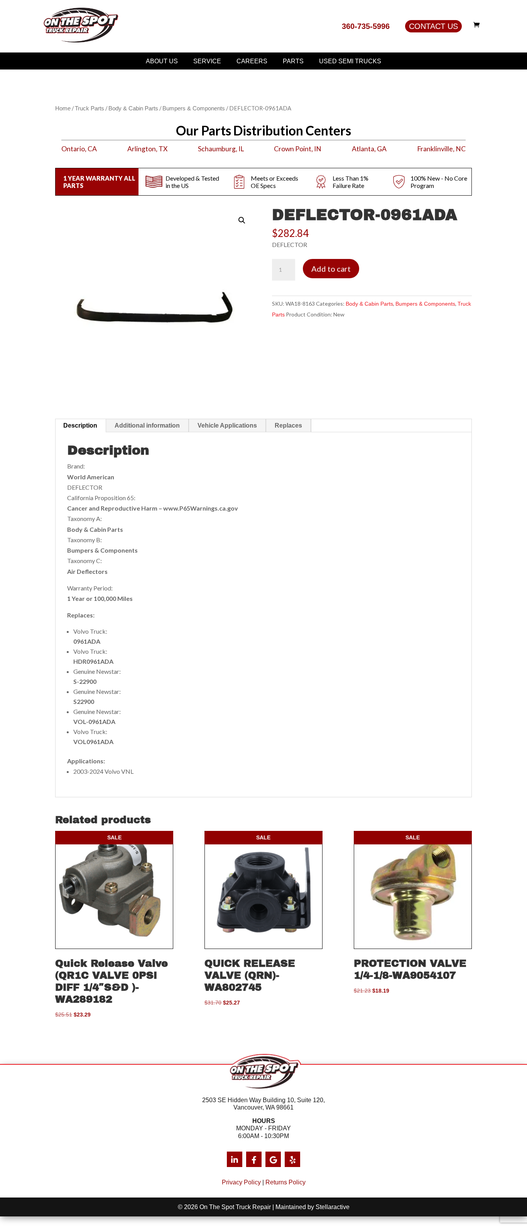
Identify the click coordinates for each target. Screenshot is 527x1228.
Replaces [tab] (288, 425)
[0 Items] (478, 24)
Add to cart (331, 268)
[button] (242, 220)
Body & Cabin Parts (133, 108)
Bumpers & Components (193, 108)
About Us (162, 61)
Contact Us (433, 26)
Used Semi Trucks (350, 61)
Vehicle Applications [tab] (227, 425)
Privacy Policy (241, 1182)
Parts (293, 61)
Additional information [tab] (147, 425)
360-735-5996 (366, 26)
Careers (251, 61)
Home (63, 108)
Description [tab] (80, 425)
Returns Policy (285, 1182)
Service (207, 61)
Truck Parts (89, 108)
